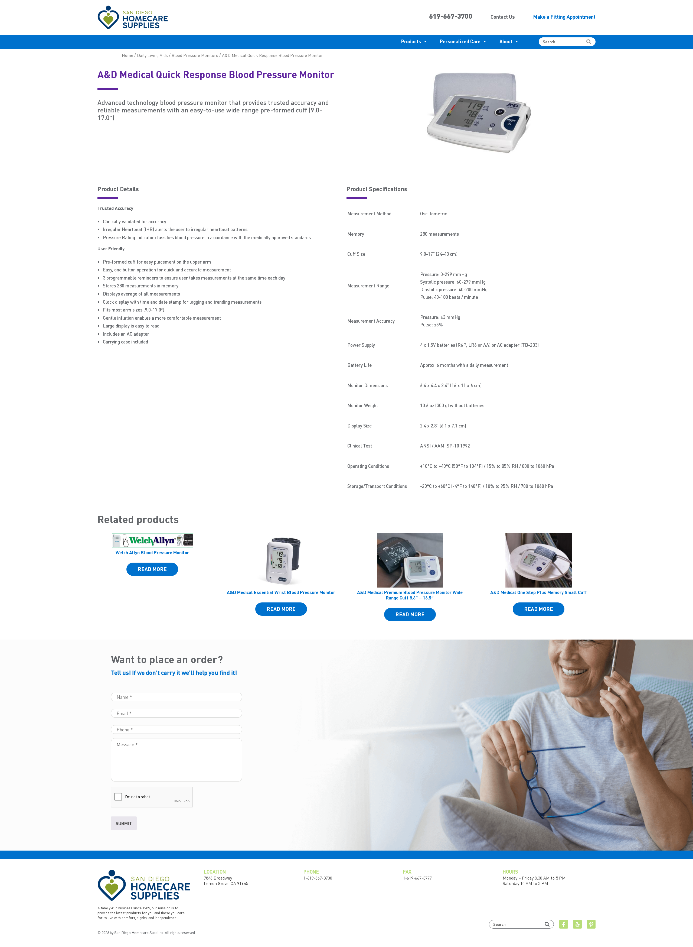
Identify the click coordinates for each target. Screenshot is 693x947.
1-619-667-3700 (317, 878)
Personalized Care (460, 41)
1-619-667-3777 (417, 878)
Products (411, 41)
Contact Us (503, 16)
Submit (124, 823)
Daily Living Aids (152, 55)
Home (127, 55)
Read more (152, 569)
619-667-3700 (450, 16)
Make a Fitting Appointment (564, 16)
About (505, 41)
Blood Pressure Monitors (195, 55)
